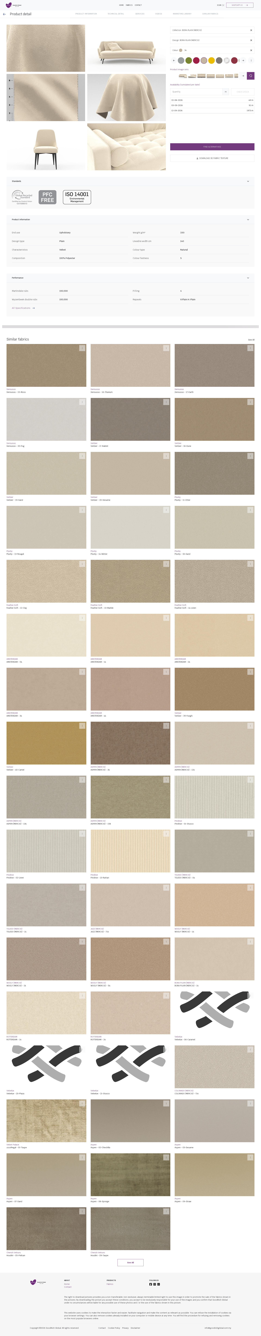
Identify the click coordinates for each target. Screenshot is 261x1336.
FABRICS (129, 5)
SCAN (219, 5)
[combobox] (218, 30)
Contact (138, 5)
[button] (239, 5)
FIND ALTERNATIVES (212, 147)
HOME (121, 5)
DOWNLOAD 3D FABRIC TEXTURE (213, 158)
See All (251, 401)
